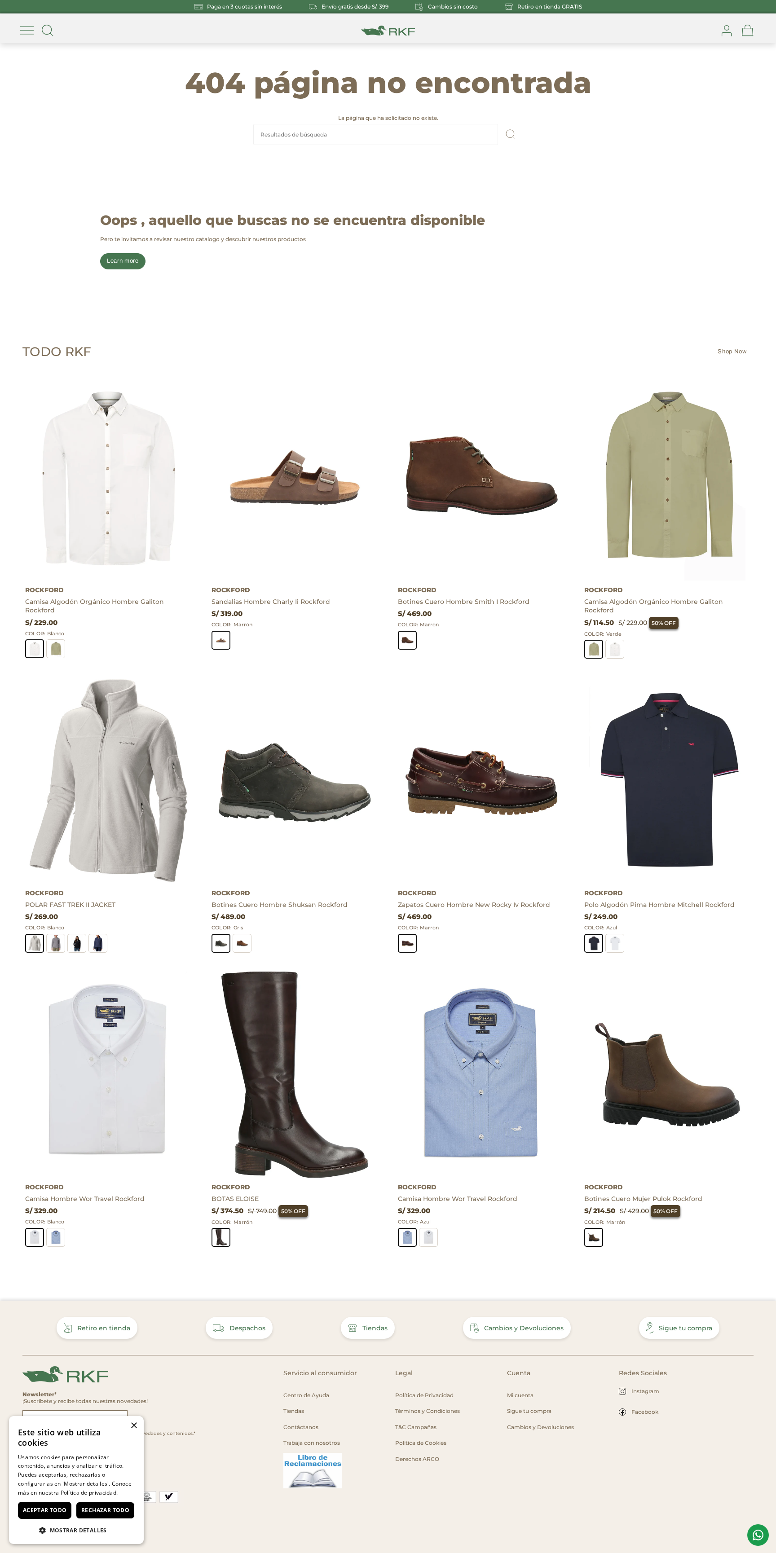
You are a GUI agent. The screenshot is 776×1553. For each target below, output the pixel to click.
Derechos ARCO (417, 1459)
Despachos (247, 1328)
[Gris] (55, 943)
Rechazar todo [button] (105, 1510)
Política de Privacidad (424, 1395)
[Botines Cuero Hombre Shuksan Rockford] (295, 781)
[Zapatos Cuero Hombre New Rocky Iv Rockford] (481, 781)
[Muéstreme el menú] (27, 30)
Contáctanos (300, 1427)
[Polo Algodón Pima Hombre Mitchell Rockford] (668, 781)
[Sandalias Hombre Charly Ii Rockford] (295, 477)
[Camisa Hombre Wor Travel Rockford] (108, 1075)
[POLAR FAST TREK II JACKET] (108, 781)
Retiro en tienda (103, 1328)
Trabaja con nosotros (311, 1442)
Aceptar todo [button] (45, 1510)
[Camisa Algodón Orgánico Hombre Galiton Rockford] (108, 477)
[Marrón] (221, 640)
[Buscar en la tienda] (47, 30)
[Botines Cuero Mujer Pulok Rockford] (668, 1075)
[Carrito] (747, 30)
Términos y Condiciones (427, 1411)
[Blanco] (34, 648)
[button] (76, 1530)
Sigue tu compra (685, 1328)
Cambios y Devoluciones (524, 1328)
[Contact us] (758, 1535)
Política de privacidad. (89, 1492)
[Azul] (97, 943)
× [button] (133, 1425)
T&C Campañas (415, 1427)
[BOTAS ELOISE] (295, 1075)
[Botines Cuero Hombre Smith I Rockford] (481, 477)
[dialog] (76, 1480)
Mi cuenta (520, 1395)
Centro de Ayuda (306, 1395)
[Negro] (76, 943)
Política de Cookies (420, 1442)
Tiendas (375, 1328)
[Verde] (55, 648)
